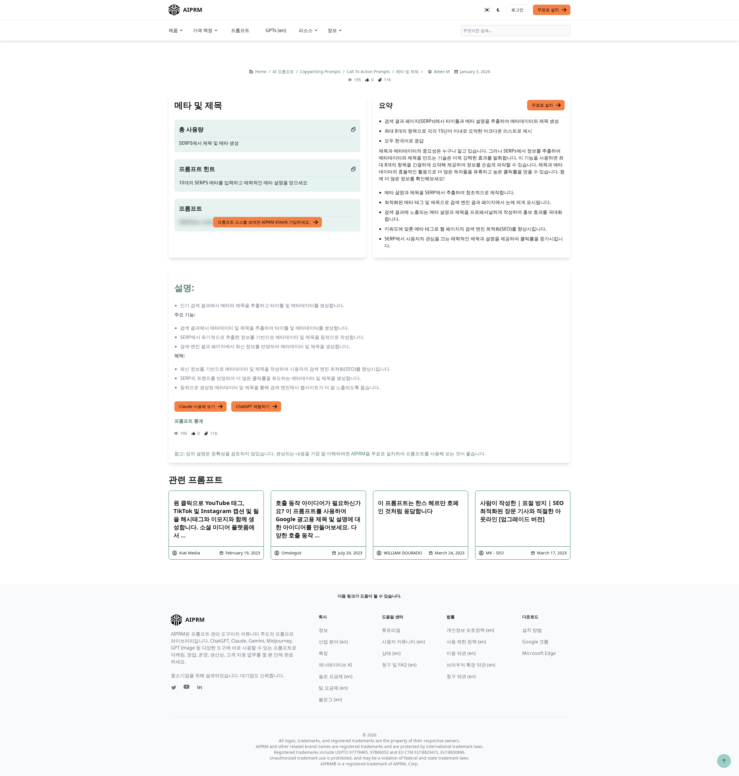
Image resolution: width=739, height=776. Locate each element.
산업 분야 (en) (333, 641)
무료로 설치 (548, 9)
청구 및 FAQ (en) (399, 665)
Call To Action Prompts (369, 71)
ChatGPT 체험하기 (253, 406)
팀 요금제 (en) (333, 688)
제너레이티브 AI (335, 665)
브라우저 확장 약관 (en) (471, 665)
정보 (332, 30)
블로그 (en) (330, 699)
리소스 (306, 30)
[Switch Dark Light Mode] (499, 10)
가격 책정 (202, 30)
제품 (173, 30)
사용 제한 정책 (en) (466, 641)
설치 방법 (532, 630)
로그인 (517, 9)
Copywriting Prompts (321, 71)
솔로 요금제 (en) (335, 676)
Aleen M (442, 71)
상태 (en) (391, 653)
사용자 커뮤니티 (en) (403, 641)
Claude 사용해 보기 (197, 406)
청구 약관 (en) (461, 676)
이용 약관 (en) (461, 653)
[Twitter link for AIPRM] (174, 687)
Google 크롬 (535, 641)
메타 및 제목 (408, 71)
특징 (323, 653)
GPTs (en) (276, 30)
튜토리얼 (391, 630)
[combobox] (515, 30)
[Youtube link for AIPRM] (187, 688)
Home (261, 71)
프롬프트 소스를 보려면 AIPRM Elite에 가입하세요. (264, 222)
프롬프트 (240, 30)
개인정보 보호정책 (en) (470, 630)
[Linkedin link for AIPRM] (200, 688)
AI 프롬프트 (284, 71)
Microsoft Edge (539, 653)
